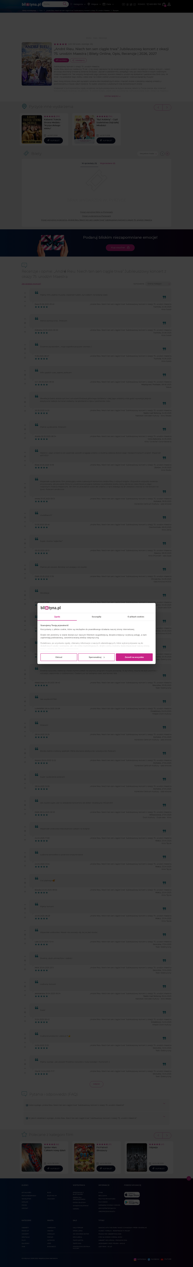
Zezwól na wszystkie (134, 657)
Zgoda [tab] (57, 617)
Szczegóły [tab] (96, 617)
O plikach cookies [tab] (136, 617)
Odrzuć (58, 657)
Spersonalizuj (95, 657)
